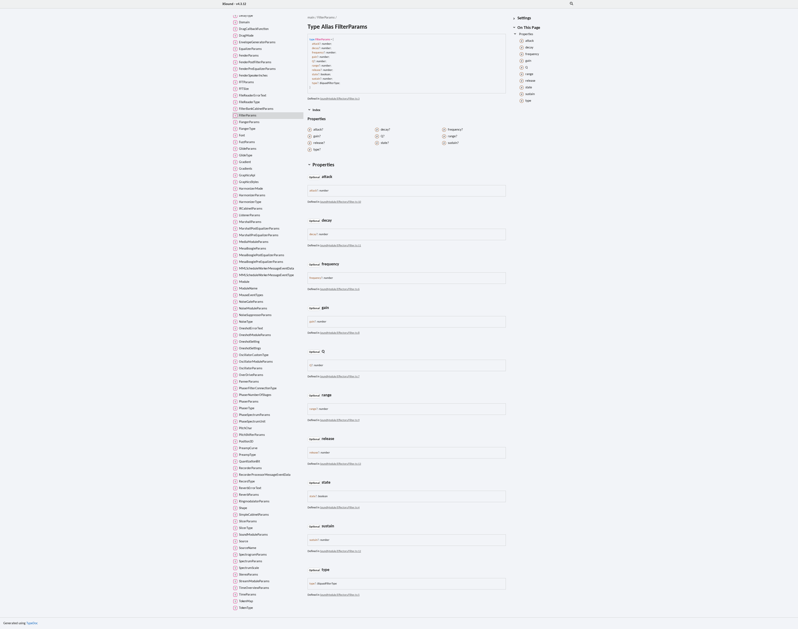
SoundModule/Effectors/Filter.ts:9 (340, 420)
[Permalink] (329, 119)
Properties (526, 34)
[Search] (571, 4)
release (316, 70)
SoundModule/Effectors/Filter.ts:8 (340, 333)
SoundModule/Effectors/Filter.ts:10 (340, 202)
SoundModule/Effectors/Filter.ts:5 (340, 595)
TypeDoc (32, 623)
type (314, 83)
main (311, 17)
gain (314, 57)
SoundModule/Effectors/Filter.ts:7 (340, 376)
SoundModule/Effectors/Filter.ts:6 (340, 289)
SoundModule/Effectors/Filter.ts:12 (340, 551)
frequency (318, 52)
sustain (316, 78)
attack (315, 44)
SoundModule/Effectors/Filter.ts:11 (340, 245)
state (315, 74)
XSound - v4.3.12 (234, 4)
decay (315, 48)
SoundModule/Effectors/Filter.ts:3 (340, 98)
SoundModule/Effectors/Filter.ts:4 (340, 507)
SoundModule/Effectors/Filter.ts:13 (340, 464)
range (315, 65)
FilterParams (326, 17)
